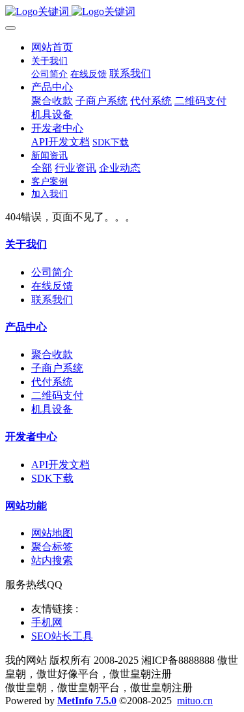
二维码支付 (57, 395)
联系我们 (52, 299)
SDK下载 (52, 478)
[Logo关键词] (122, 12)
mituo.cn (195, 700)
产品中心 (26, 327)
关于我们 (26, 244)
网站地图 (52, 533)
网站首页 (52, 47)
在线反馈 (52, 285)
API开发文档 (60, 464)
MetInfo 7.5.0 (86, 700)
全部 (41, 167)
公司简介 (52, 272)
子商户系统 (57, 368)
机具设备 (52, 409)
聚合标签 (52, 546)
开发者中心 (31, 436)
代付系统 (52, 381)
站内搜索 (52, 560)
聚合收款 (52, 354)
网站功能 (26, 505)
